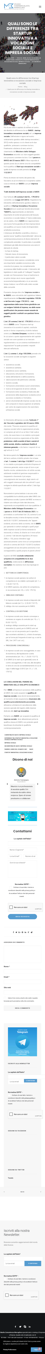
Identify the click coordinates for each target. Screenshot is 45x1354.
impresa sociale (10, 743)
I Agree (36, 1349)
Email (6, 977)
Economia (35, 58)
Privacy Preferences (9, 1349)
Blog (20, 58)
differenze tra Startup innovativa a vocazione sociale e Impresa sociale (20, 738)
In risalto (19, 60)
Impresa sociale (24, 62)
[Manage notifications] (39, 1349)
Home (20, 87)
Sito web (7, 988)
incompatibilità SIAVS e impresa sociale (18, 746)
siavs (31, 749)
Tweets (10, 1178)
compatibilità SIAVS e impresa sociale (17, 735)
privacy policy (29, 890)
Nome (7, 967)
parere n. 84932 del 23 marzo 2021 (15, 749)
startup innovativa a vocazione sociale (18, 752)
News (25, 58)
